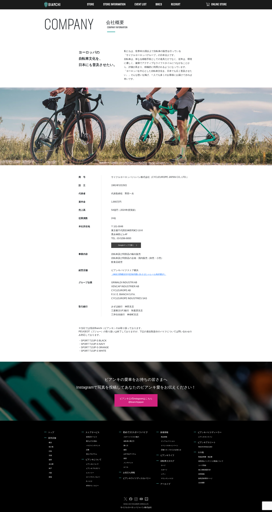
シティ (163, 474)
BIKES (159, 4)
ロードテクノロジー (93, 477)
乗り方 (126, 445)
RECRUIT (175, 4)
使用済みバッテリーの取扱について (210, 461)
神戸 (50, 468)
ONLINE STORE (219, 4)
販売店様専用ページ (205, 478)
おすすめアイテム (130, 454)
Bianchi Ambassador (205, 447)
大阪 (50, 473)
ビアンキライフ (167, 455)
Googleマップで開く (126, 245)
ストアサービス (92, 432)
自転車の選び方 (129, 441)
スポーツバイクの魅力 (131, 437)
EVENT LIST (140, 4)
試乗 (87, 450)
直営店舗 (52, 438)
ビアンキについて (93, 459)
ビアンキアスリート (207, 442)
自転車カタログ (167, 461)
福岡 (50, 460)
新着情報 (164, 432)
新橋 (50, 477)
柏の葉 (51, 447)
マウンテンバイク (167, 478)
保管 (125, 458)
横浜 (50, 442)
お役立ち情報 (129, 472)
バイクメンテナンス (93, 445)
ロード (163, 465)
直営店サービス (91, 437)
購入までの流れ (91, 441)
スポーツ (164, 470)
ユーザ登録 (202, 465)
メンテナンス (128, 462)
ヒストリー (90, 473)
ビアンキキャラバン (205, 437)
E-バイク (89, 481)
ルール (126, 467)
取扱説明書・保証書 (205, 457)
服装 (125, 450)
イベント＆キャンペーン (169, 445)
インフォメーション (168, 441)
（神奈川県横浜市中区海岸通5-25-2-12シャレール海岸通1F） (138, 274)
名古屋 (51, 464)
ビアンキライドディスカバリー (137, 478)
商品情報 (164, 437)
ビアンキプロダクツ (93, 468)
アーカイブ (165, 484)
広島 (50, 451)
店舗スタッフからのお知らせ (171, 450)
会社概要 (201, 482)
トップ (51, 432)
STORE (90, 4)
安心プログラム (91, 454)
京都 (50, 455)
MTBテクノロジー (92, 485)
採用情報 (201, 474)
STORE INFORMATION (114, 4)
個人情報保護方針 (204, 470)
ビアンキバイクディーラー (210, 432)
